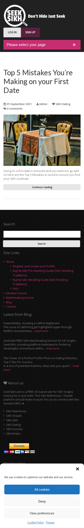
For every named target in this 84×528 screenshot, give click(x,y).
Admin (43, 104)
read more (41, 331)
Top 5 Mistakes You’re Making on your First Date (38, 81)
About (10, 262)
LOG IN (12, 32)
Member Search (16, 293)
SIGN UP (30, 32)
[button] (77, 469)
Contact (11, 306)
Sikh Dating (63, 104)
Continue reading (42, 187)
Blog (9, 302)
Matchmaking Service (20, 298)
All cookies (42, 489)
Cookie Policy (35, 522)
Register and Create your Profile (34, 266)
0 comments (15, 108)
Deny (42, 501)
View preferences (42, 513)
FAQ (15, 289)
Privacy (50, 522)
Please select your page (26, 45)
